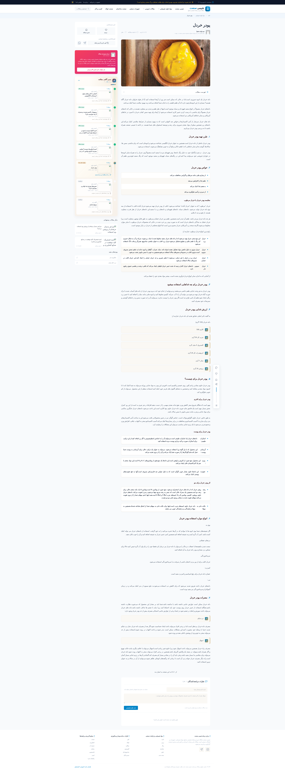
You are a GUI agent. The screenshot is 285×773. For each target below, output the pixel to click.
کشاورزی (92, 742)
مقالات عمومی (150, 9)
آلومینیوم (127, 749)
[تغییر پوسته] (72, 2)
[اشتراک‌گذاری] (216, 384)
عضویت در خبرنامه (95, 2)
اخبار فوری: (164, 2)
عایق (162, 752)
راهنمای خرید (91, 758)
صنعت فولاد (109, 9)
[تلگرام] (201, 749)
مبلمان (92, 749)
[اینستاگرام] (207, 749)
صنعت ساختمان (121, 9)
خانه (209, 15)
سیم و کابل (126, 755)
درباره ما (85, 2)
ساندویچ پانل (126, 752)
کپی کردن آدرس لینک (100, 43)
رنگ (163, 746)
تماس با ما (78, 2)
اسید (163, 739)
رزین (163, 742)
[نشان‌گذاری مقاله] (216, 379)
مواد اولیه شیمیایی (166, 9)
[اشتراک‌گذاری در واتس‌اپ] (79, 43)
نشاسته (162, 749)
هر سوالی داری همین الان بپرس (96, 70)
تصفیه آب (92, 746)
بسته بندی (161, 755)
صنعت (92, 739)
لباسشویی (91, 752)
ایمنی (93, 755)
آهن (128, 739)
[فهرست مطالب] (216, 405)
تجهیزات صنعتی (134, 9)
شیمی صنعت (179, 9)
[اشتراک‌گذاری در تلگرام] (84, 43)
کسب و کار (98, 9)
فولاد (128, 742)
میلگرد (127, 746)
